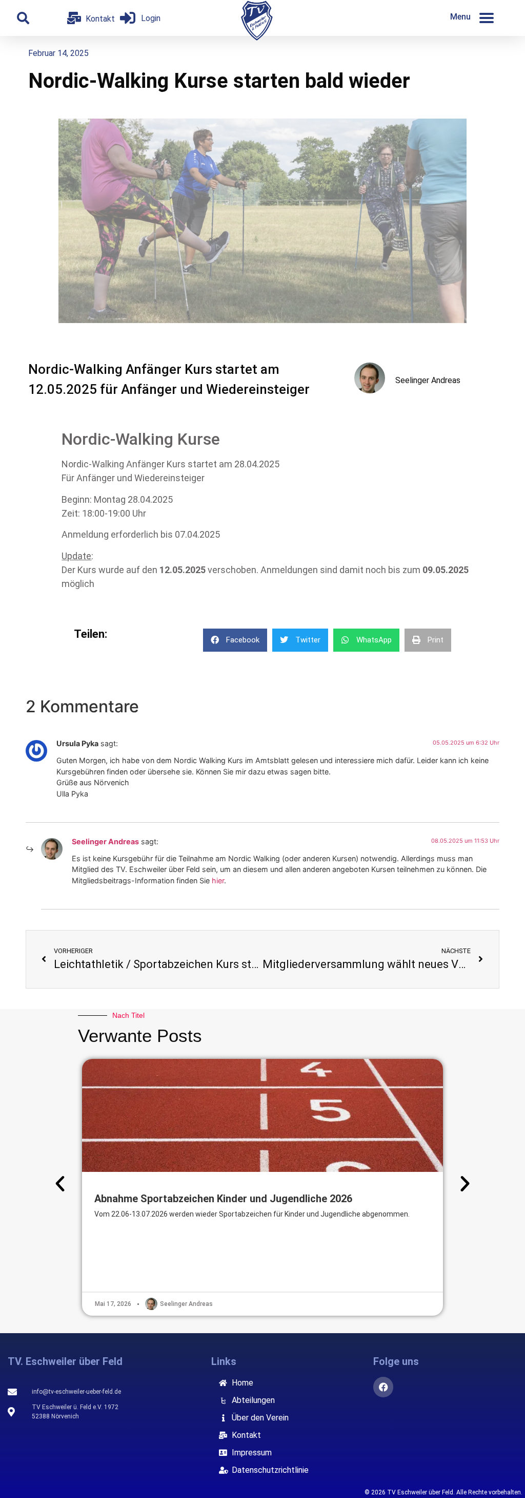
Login (150, 18)
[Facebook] (383, 1387)
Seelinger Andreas (105, 841)
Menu (460, 17)
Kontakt (100, 19)
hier (218, 880)
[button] (23, 18)
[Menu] (486, 18)
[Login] (127, 18)
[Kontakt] (74, 18)
